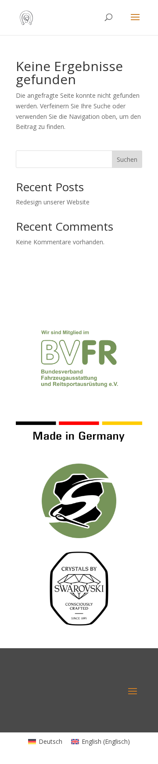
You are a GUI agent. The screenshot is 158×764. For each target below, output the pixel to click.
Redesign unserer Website (53, 202)
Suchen (127, 159)
